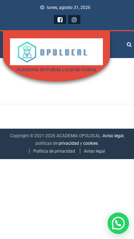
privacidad (69, 143)
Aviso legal (113, 135)
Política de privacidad (54, 151)
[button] (118, 223)
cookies (90, 143)
